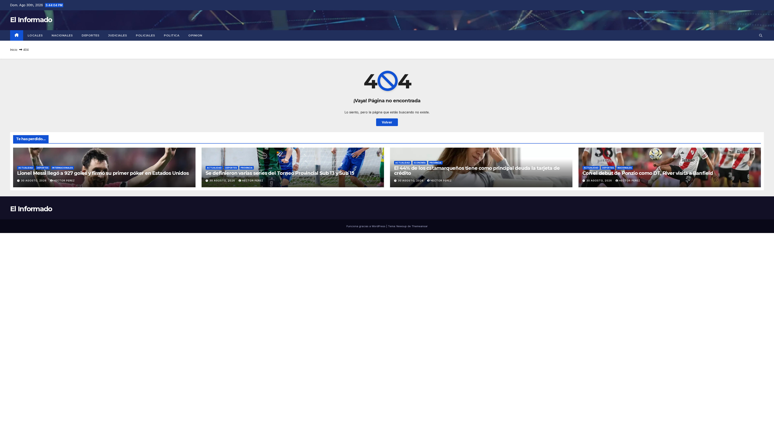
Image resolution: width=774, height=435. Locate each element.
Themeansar (420, 226)
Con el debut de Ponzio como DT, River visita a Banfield (648, 173)
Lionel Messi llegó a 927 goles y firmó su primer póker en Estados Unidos (103, 173)
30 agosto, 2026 (34, 180)
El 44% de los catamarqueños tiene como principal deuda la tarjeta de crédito (477, 170)
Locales (35, 35)
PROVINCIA (247, 168)
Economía (420, 163)
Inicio (13, 50)
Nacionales (62, 35)
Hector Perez (64, 180)
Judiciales (117, 35)
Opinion (195, 35)
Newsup (401, 226)
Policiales (145, 35)
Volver (387, 122)
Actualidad (25, 168)
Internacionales (62, 168)
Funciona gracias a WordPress (366, 226)
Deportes (90, 35)
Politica (171, 35)
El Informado (31, 20)
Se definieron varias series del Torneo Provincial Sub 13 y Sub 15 (280, 173)
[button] (760, 35)
